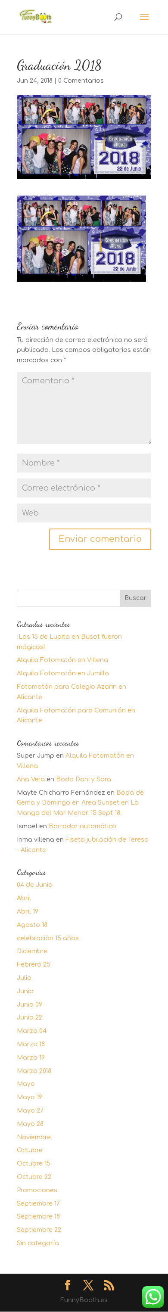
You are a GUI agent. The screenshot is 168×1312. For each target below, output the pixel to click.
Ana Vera (31, 779)
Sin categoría (38, 1243)
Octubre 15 (33, 1163)
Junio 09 (29, 1004)
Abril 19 (27, 911)
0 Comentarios (81, 81)
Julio (24, 978)
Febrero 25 (33, 964)
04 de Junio (35, 885)
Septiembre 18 (38, 1216)
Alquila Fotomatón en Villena (62, 660)
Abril (24, 898)
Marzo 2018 (34, 1071)
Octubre (30, 1150)
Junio (25, 991)
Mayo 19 (29, 1097)
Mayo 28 (30, 1124)
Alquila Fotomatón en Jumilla (63, 673)
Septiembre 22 (39, 1230)
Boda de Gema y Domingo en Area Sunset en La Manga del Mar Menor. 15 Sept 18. (80, 803)
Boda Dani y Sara (83, 779)
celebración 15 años (48, 938)
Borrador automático (82, 826)
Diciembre (32, 951)
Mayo (26, 1084)
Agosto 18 (32, 925)
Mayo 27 (30, 1110)
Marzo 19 (31, 1057)
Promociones (37, 1190)
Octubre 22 (34, 1177)
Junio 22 (29, 1017)
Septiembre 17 (38, 1203)
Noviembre (34, 1137)
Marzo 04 (32, 1031)
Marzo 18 (31, 1044)
